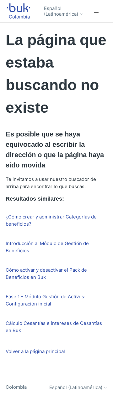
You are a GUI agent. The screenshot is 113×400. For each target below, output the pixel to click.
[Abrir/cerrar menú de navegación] (96, 11)
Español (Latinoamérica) (61, 11)
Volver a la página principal (35, 351)
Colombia (16, 387)
